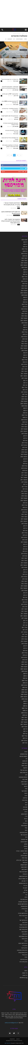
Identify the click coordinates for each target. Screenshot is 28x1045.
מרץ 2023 (25, 334)
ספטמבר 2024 (24, 292)
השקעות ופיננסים (19, 39)
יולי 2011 (25, 620)
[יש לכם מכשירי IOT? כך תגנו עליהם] (23, 95)
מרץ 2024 (25, 306)
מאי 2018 (25, 463)
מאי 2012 (25, 597)
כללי (18, 208)
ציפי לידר (25, 885)
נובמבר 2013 (24, 560)
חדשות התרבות (24, 841)
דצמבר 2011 (24, 609)
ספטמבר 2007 (24, 724)
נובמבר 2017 (24, 475)
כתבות (25, 793)
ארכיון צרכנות (24, 948)
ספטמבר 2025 (24, 265)
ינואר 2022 (24, 366)
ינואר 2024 (24, 311)
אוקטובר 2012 (24, 586)
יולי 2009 (25, 673)
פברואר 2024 (24, 309)
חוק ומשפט (10, 39)
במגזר (26, 911)
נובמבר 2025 (24, 260)
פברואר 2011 (24, 632)
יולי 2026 (25, 242)
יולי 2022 (25, 352)
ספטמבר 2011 (24, 616)
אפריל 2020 (24, 415)
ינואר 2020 (24, 422)
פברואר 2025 (24, 281)
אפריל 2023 (24, 332)
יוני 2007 (25, 731)
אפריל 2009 (24, 680)
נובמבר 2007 (24, 719)
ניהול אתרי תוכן (8, 1043)
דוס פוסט (25, 853)
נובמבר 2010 (24, 639)
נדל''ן (26, 816)
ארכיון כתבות (24, 938)
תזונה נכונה (24, 779)
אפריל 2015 (24, 533)
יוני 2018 (25, 461)
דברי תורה (25, 892)
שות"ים (25, 890)
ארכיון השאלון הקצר (23, 936)
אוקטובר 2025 (24, 262)
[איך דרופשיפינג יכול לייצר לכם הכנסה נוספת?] (23, 139)
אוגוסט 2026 (24, 239)
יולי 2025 (25, 269)
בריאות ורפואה (24, 781)
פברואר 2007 (24, 740)
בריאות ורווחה (24, 869)
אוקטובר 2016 (24, 498)
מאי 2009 (25, 678)
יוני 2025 (25, 272)
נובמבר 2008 (24, 692)
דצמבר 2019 (24, 424)
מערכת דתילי (24, 56)
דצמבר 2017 (24, 472)
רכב (14, 39)
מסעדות (25, 846)
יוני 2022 (25, 355)
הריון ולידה (25, 823)
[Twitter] (14, 1033)
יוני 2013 (25, 572)
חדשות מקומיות (24, 865)
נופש (26, 830)
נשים (26, 821)
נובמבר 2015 (24, 516)
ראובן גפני (25, 888)
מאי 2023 (25, 329)
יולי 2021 (25, 380)
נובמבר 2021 (24, 371)
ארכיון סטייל (24, 955)
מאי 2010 (25, 650)
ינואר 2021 (24, 394)
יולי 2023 (25, 325)
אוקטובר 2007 (24, 722)
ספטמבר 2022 (24, 348)
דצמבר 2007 (24, 717)
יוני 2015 (25, 528)
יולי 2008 (25, 701)
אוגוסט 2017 (24, 482)
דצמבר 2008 (24, 689)
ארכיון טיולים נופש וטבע (22, 950)
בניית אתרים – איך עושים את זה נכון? (9, 79)
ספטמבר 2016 (24, 500)
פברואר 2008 (24, 713)
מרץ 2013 (25, 574)
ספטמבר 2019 (24, 431)
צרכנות (25, 818)
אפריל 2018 (24, 466)
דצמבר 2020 (24, 396)
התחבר (25, 970)
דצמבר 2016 (24, 493)
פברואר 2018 (24, 468)
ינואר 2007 (24, 743)
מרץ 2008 (25, 710)
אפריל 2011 (24, 627)
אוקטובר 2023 (24, 318)
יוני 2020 (25, 410)
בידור (26, 837)
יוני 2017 (25, 484)
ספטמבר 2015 (24, 521)
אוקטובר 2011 (24, 613)
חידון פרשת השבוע (23, 876)
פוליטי (26, 795)
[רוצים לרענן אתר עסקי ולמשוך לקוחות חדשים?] (23, 117)
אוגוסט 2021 (24, 378)
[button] (2, 30)
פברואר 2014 (24, 553)
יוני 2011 (25, 623)
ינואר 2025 (24, 283)
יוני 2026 (25, 244)
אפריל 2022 (24, 359)
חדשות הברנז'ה (24, 855)
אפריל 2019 (24, 442)
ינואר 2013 (24, 579)
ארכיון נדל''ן (24, 945)
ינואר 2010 (24, 659)
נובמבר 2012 (24, 583)
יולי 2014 (25, 544)
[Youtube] (9, 1033)
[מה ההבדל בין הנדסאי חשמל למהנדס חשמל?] (14, 52)
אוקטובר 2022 (24, 346)
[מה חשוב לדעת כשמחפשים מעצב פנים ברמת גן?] (24, 213)
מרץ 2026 (25, 251)
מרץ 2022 (25, 362)
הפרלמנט (25, 798)
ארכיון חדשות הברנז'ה (22, 913)
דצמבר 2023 (24, 313)
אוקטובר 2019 (24, 429)
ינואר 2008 (24, 715)
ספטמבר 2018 (24, 456)
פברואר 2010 (24, 657)
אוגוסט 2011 (24, 618)
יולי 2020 (25, 408)
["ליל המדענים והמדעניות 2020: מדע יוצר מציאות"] (23, 103)
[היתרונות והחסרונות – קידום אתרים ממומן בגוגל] (23, 110)
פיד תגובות (25, 975)
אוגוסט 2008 (24, 699)
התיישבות (25, 768)
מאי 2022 (25, 357)
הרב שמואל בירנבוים (23, 878)
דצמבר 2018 (24, 449)
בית (26, 33)
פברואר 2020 (24, 419)
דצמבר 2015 (24, 514)
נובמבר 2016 (24, 496)
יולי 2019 (25, 436)
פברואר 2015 (24, 537)
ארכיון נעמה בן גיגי (23, 927)
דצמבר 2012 (24, 581)
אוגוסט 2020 (24, 406)
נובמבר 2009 (24, 664)
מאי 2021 (25, 385)
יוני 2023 (25, 327)
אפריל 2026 (24, 249)
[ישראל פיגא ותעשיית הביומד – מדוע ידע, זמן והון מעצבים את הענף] (24, 203)
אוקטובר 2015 (24, 519)
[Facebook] (18, 1033)
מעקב (3, 168)
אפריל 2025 (24, 276)
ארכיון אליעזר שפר (23, 920)
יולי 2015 (25, 526)
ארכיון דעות (24, 922)
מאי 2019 (25, 440)
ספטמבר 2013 (24, 565)
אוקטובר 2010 (24, 641)
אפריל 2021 (24, 387)
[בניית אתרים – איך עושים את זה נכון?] (23, 81)
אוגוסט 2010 (24, 643)
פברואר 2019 (24, 445)
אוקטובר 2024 (24, 290)
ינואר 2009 (24, 687)
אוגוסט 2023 (24, 322)
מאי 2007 (25, 733)
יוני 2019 (25, 438)
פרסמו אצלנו (12, 1039)
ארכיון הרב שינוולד (23, 925)
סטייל (26, 828)
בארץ (26, 788)
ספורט (25, 39)
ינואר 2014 (24, 556)
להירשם (3, 171)
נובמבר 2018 (24, 452)
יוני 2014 (25, 546)
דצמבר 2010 (24, 636)
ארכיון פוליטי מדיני (23, 961)
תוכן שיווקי (25, 73)
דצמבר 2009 (24, 662)
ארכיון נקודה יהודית (23, 915)
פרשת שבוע (24, 763)
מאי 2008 (25, 706)
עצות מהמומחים (16, 215)
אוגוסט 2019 (24, 433)
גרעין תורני (25, 874)
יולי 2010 (25, 646)
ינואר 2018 (24, 470)
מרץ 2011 (25, 629)
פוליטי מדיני (24, 800)
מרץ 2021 (25, 389)
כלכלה (25, 811)
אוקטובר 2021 (24, 373)
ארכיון (26, 897)
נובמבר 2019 (24, 426)
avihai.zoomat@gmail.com (11, 1022)
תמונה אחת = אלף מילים (21, 860)
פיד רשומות (24, 973)
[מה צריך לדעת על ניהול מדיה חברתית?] (23, 132)
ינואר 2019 (24, 447)
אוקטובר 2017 (24, 477)
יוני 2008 (25, 703)
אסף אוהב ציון (15, 89)
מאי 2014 (25, 549)
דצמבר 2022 (24, 341)
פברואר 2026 (24, 253)
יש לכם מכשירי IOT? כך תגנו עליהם (10, 94)
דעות (26, 802)
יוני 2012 (25, 595)
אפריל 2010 (24, 653)
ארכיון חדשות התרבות (22, 904)
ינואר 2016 (24, 512)
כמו (2, 165)
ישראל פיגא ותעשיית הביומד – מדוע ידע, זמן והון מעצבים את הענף (11, 204)
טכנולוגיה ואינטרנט (23, 777)
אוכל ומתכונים (24, 839)
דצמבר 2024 (24, 286)
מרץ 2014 (25, 551)
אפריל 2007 (24, 736)
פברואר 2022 (24, 364)
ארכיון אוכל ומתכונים (23, 901)
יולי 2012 (25, 593)
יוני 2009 (25, 676)
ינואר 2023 (24, 339)
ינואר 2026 (24, 256)
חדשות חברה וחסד (23, 871)
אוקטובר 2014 (24, 542)
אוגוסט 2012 (24, 590)
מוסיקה (25, 844)
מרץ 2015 (25, 535)
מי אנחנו (18, 1039)
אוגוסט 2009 (24, 671)
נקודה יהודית (24, 858)
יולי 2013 (25, 569)
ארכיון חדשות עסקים (23, 943)
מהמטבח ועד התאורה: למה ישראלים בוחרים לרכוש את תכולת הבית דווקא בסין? (10, 221)
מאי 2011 (25, 625)
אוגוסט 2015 (24, 523)
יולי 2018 (25, 459)
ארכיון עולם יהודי (23, 899)
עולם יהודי (25, 807)
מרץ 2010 (25, 655)
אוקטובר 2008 (24, 694)
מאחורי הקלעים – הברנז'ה (21, 851)
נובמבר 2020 (24, 399)
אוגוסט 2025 (24, 267)
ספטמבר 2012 (24, 588)
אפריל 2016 (24, 505)
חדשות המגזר (24, 784)
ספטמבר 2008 (24, 696)
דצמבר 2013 (24, 558)
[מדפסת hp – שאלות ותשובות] (14, 67)
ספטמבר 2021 (24, 376)
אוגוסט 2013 (24, 567)
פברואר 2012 (24, 604)
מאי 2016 (25, 502)
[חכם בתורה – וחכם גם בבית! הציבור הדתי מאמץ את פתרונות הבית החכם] (23, 88)
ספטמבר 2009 (24, 669)
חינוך (26, 775)
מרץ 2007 (25, 738)
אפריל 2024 (24, 304)
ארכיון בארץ (24, 934)
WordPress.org (23, 977)
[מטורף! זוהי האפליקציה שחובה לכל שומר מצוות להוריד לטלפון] (23, 147)
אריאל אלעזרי (15, 141)
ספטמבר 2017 (24, 479)
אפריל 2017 (24, 486)
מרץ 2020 (25, 417)
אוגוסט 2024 (24, 295)
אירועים (25, 786)
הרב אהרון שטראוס (23, 883)
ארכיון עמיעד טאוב (23, 929)
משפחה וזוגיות (24, 825)
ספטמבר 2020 (24, 403)
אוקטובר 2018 (24, 454)
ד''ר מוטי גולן (24, 881)
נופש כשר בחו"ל (23, 770)
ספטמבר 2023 (24, 320)
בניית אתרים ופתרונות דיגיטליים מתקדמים (14, 1040)
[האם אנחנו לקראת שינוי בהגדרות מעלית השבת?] (23, 125)
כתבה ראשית (24, 765)
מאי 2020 (25, 412)
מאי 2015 (25, 530)
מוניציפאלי (25, 862)
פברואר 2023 (24, 336)
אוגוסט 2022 (24, 350)
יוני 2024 (25, 299)
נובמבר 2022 (24, 343)
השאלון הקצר (24, 791)
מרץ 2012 (25, 602)
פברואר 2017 (24, 491)
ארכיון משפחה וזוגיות (22, 952)
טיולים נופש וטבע (23, 832)
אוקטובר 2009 (24, 666)
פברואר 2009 (24, 685)
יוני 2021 (25, 382)
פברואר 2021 (24, 392)
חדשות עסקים (24, 814)
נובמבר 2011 (24, 611)
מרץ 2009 (25, 683)
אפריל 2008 (24, 708)
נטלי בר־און (16, 95)
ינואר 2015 (24, 539)
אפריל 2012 (24, 599)
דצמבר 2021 (24, 369)
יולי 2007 (25, 729)
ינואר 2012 (24, 606)
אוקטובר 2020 (24, 401)
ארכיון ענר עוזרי (24, 835)
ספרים (25, 848)
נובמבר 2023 (24, 316)
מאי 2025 (25, 274)
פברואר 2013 (24, 576)
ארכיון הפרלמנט (23, 959)
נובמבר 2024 (24, 288)
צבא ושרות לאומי (23, 772)
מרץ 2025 (25, 279)
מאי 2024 (25, 302)
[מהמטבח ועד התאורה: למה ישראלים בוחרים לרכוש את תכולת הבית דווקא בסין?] (24, 220)
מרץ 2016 (25, 507)
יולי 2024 (25, 297)
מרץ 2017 (25, 489)
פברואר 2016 (24, 509)
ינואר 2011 (24, 634)
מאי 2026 (25, 246)
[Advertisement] (14, 14)
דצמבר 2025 (24, 258)
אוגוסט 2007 (24, 726)
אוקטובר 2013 (24, 563)
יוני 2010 (25, 648)
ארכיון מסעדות (24, 906)
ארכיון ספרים (24, 908)
